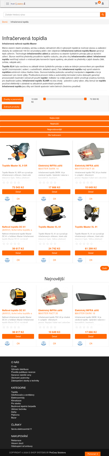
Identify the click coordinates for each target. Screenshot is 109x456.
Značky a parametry (13, 99)
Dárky (13, 411)
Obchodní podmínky (20, 377)
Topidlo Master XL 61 (49, 226)
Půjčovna (15, 414)
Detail (18, 191)
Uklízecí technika (18, 409)
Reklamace (16, 440)
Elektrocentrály (18, 397)
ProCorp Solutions (57, 452)
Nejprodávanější (54, 129)
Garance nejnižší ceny (21, 374)
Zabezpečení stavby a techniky (25, 380)
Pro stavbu (16, 403)
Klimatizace (16, 400)
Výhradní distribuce (20, 369)
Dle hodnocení (54, 135)
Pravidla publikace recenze (23, 372)
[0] (96, 3)
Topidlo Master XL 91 (86, 226)
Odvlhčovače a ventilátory (22, 394)
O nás (14, 366)
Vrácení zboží (17, 443)
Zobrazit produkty (11, 106)
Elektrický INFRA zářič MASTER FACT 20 (87, 167)
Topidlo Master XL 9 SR (14, 165)
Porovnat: (93, 453)
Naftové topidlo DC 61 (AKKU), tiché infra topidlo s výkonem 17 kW (17, 230)
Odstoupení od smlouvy (22, 446)
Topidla (14, 391)
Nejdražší (54, 123)
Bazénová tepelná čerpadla (23, 406)
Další (104, 268)
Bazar (13, 417)
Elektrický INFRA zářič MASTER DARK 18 (50, 167)
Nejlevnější (54, 117)
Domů (5, 21)
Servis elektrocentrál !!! (21, 429)
